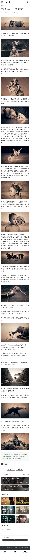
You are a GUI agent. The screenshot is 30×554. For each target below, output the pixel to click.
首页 (2, 6)
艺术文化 (16, 13)
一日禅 (5, 464)
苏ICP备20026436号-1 (23, 547)
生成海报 (6, 474)
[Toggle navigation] (27, 2)
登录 (3, 537)
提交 (15, 539)
